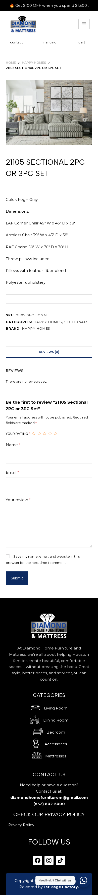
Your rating (18, 434)
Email (12, 472)
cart (81, 42)
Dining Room (55, 720)
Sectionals (76, 322)
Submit (17, 578)
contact (16, 42)
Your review (18, 499)
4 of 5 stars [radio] (50, 434)
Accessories (55, 744)
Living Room (56, 708)
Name (13, 444)
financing (49, 42)
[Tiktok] (60, 860)
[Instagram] (49, 860)
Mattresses (55, 756)
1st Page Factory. (61, 886)
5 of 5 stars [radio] (55, 434)
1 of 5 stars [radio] (33, 434)
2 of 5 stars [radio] (39, 434)
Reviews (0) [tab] (49, 352)
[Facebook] (37, 860)
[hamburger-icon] (84, 24)
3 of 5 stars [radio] (44, 434)
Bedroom (55, 732)
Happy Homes (47, 322)
